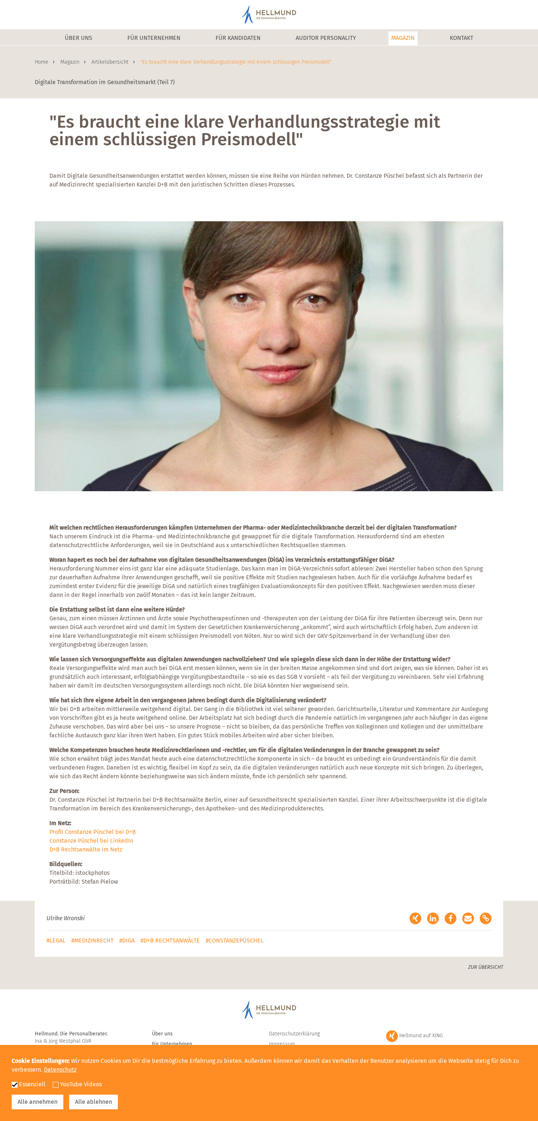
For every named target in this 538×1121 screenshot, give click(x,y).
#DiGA (127, 940)
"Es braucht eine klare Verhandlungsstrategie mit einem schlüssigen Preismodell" (236, 62)
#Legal (56, 940)
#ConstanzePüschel (235, 940)
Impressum (282, 1044)
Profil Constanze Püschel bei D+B (92, 831)
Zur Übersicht (485, 967)
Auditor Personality (326, 37)
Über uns (78, 37)
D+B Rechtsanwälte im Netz (85, 849)
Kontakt (461, 37)
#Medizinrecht (92, 940)
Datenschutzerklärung (294, 1034)
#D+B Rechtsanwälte (170, 940)
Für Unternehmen (153, 37)
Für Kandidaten (238, 37)
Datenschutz (60, 1069)
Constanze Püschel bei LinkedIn (91, 840)
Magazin (403, 37)
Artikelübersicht (110, 62)
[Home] (269, 14)
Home (42, 62)
